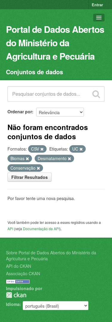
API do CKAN (18, 266)
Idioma (13, 304)
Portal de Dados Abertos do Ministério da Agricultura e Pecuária (55, 42)
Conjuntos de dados (34, 71)
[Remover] (42, 149)
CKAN (16, 295)
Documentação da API (41, 228)
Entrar (97, 4)
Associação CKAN (23, 273)
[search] (96, 93)
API (10, 228)
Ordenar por (19, 111)
